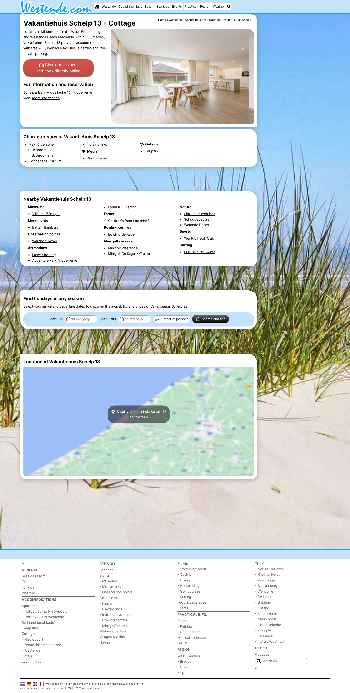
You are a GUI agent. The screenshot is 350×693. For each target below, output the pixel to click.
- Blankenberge (267, 586)
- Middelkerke (266, 613)
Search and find (213, 319)
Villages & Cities (112, 637)
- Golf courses (188, 591)
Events (177, 6)
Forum (182, 643)
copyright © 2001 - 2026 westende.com (76, 688)
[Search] (228, 6)
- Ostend (262, 608)
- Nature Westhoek (270, 641)
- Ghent (183, 667)
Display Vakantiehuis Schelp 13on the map (141, 414)
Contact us (263, 668)
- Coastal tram (188, 632)
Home (26, 563)
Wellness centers (113, 631)
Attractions (108, 598)
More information (46, 98)
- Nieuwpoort (32, 639)
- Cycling (184, 574)
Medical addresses (192, 638)
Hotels (27, 656)
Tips (25, 582)
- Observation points (116, 592)
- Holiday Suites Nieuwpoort (44, 611)
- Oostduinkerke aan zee (41, 645)
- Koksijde (263, 630)
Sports (182, 563)
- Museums (109, 581)
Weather (219, 6)
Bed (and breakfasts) (38, 623)
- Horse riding (188, 586)
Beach (149, 6)
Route (182, 621)
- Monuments (110, 587)
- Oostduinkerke (268, 625)
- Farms (106, 603)
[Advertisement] (294, 123)
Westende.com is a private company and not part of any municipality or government (94, 683)
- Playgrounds (111, 609)
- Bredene (263, 602)
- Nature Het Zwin (269, 569)
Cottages (29, 633)
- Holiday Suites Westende (43, 617)
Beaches (106, 570)
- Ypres (183, 673)
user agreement (29, 688)
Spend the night (130, 6)
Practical (191, 6)
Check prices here (58, 67)
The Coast (263, 563)
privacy (45, 688)
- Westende (31, 650)
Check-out (108, 319)
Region (205, 6)
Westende (109, 6)
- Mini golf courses (115, 626)
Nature (105, 642)
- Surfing (184, 597)
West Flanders (188, 656)
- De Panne (264, 636)
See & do (162, 6)
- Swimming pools (192, 569)
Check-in (56, 319)
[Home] (97, 6)
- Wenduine (264, 591)
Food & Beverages (191, 602)
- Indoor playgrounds (117, 614)
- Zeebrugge (265, 580)
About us (262, 654)
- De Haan (263, 597)
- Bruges (184, 661)
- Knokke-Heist (267, 574)
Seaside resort (33, 576)
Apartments (31, 606)
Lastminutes (31, 661)
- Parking (184, 626)
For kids (28, 587)
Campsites (30, 628)
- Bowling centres (114, 620)
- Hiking (183, 580)
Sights (105, 575)
